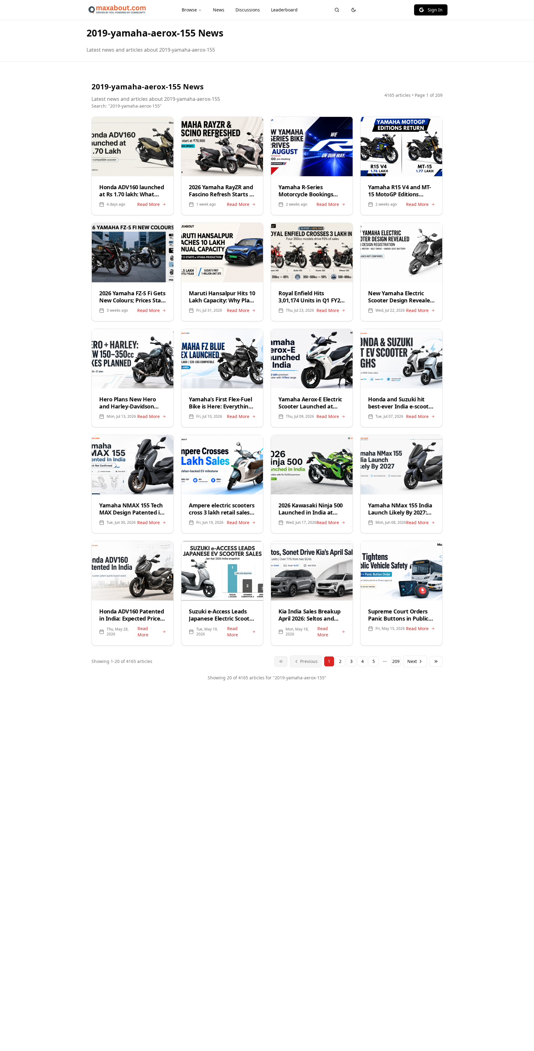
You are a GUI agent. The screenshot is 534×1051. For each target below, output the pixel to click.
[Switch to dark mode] (353, 9)
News (218, 10)
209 (396, 661)
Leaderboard (284, 10)
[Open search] (337, 10)
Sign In (435, 10)
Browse (189, 10)
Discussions (247, 10)
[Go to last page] (436, 661)
